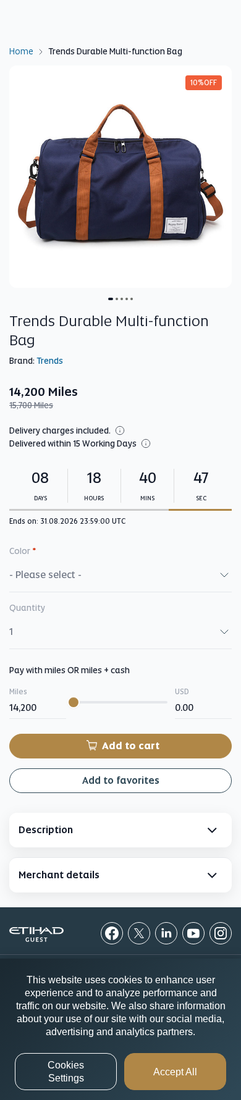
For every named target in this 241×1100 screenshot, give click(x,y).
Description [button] (46, 829)
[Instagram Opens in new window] (220, 933)
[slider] (73, 702)
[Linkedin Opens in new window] (166, 933)
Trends (49, 360)
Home (21, 51)
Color (22, 550)
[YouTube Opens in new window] (193, 933)
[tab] (120, 830)
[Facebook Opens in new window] (112, 933)
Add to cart (130, 745)
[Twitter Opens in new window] (139, 933)
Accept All (175, 1072)
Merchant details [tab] (59, 874)
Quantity (27, 607)
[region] (120, 1029)
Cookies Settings (66, 1071)
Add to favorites (120, 780)
